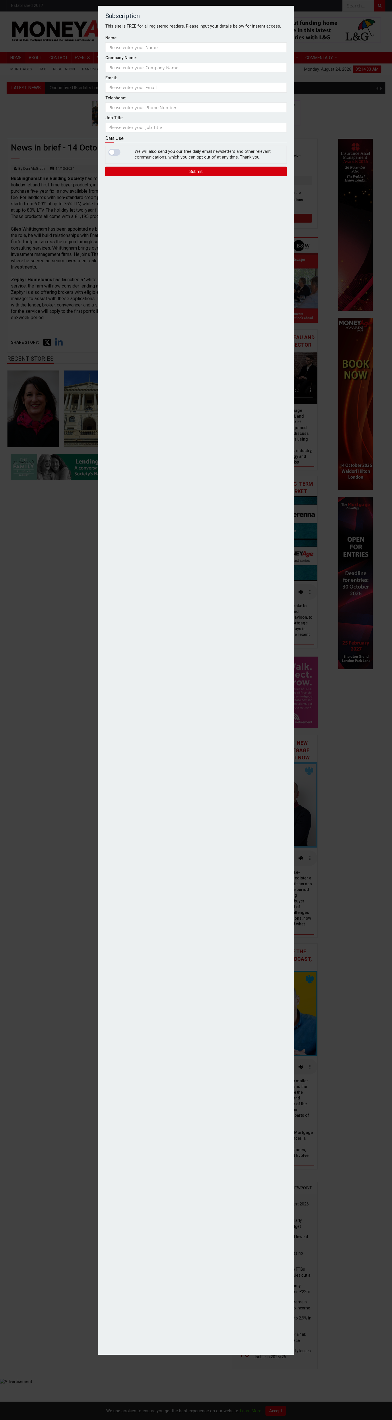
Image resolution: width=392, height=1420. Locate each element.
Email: (111, 78)
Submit (196, 171)
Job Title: (114, 117)
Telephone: (115, 98)
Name (111, 37)
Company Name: (121, 57)
